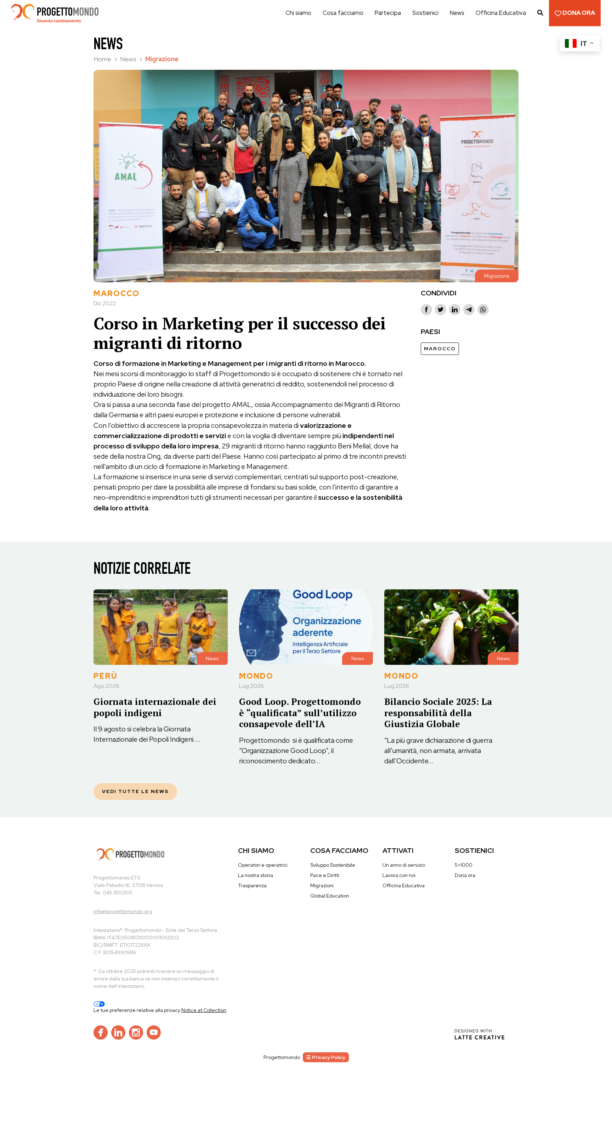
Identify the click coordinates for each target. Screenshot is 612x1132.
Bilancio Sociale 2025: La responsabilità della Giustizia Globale (438, 713)
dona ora (578, 13)
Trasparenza (252, 885)
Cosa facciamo (343, 13)
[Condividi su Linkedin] (454, 309)
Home (103, 59)
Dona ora (465, 875)
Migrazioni (322, 885)
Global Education (329, 896)
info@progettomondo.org (123, 911)
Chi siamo (298, 13)
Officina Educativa (501, 13)
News (457, 13)
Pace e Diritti (324, 875)
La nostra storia (255, 875)
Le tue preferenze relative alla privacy (137, 1010)
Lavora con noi (398, 875)
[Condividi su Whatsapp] (483, 309)
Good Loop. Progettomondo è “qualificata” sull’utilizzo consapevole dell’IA (300, 713)
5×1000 (463, 865)
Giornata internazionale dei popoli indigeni (155, 707)
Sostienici (425, 13)
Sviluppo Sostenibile (332, 865)
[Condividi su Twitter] (440, 309)
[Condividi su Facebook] (426, 309)
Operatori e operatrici (263, 865)
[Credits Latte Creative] (479, 1033)
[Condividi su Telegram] (469, 309)
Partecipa (388, 13)
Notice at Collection (203, 1010)
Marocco (440, 348)
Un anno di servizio (403, 865)
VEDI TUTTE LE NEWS (135, 791)
